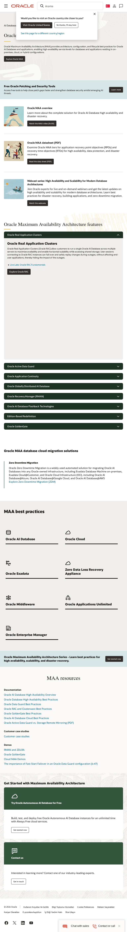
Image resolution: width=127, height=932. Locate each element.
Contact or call (106, 926)
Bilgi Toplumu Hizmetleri (63, 907)
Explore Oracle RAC (18, 271)
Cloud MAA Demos (14, 759)
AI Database (10, 25)
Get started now (114, 659)
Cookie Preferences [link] (85, 907)
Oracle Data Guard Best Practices (22, 704)
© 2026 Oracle (10, 906)
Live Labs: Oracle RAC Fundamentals (27, 264)
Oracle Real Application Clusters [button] (24, 234)
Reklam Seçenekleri (105, 907)
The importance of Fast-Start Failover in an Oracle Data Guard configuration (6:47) (51, 763)
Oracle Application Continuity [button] (23, 376)
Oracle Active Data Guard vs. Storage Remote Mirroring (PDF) (39, 722)
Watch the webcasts (37, 203)
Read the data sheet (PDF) (40, 161)
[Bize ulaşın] (121, 6)
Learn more (116, 89)
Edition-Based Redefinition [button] (21, 416)
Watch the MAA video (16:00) (41, 123)
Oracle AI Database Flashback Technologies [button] (30, 406)
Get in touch (18, 881)
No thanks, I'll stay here (66, 25)
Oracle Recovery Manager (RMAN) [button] (25, 396)
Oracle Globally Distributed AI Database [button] (28, 386)
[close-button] (119, 926)
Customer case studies (16, 736)
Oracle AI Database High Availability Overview (30, 694)
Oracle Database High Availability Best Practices (31, 699)
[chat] (65, 926)
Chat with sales (80, 926)
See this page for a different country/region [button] (42, 33)
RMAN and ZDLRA (14, 749)
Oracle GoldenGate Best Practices (22, 713)
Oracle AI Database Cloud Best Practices (26, 718)
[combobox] (70, 6)
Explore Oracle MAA (14, 59)
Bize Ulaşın (70, 912)
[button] (6, 6)
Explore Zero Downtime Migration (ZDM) (32, 481)
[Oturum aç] (114, 6)
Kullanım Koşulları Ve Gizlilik (36, 907)
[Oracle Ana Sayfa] (22, 6)
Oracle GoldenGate (14, 754)
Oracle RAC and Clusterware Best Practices (28, 708)
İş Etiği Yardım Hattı (53, 912)
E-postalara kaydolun (32, 912)
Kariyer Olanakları (11, 912)
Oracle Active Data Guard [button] (20, 366)
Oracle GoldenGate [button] (17, 426)
